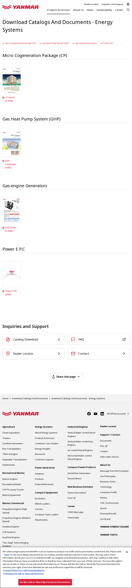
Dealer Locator (91, 4)
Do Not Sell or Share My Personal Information (45, 582)
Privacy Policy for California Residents (23, 570)
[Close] (126, 552)
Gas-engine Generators (86, 43)
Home (5, 398)
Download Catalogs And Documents (30, 398)
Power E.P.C (108, 43)
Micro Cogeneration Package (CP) (20, 43)
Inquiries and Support (112, 4)
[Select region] (128, 4)
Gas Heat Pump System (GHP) (55, 43)
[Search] (128, 11)
